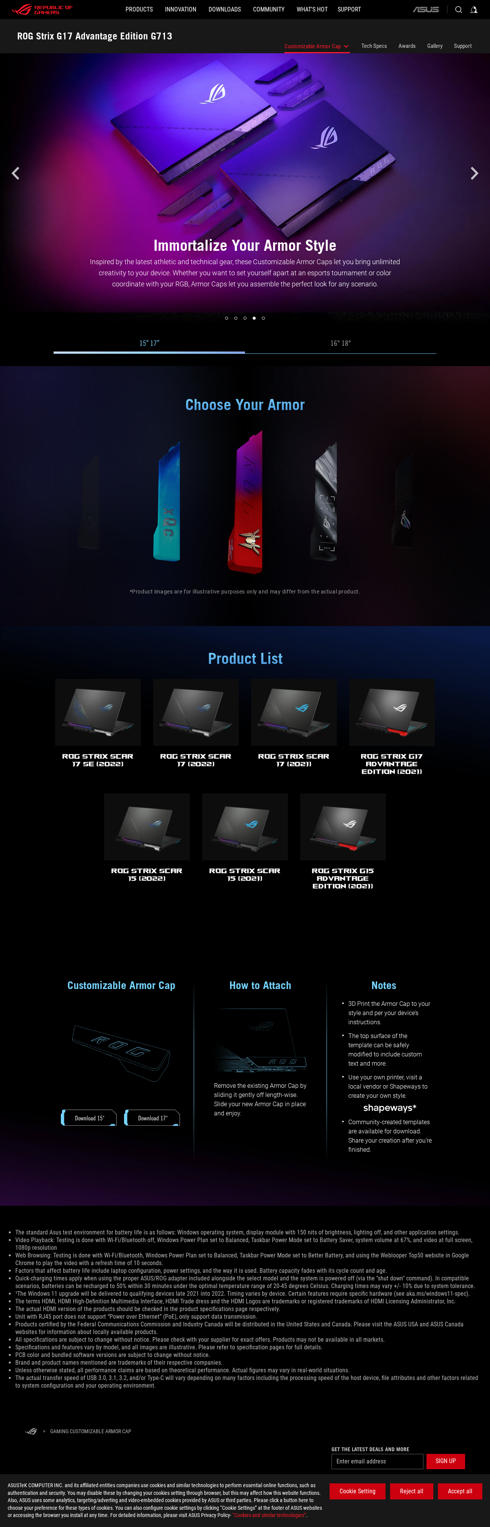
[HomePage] (31, 1432)
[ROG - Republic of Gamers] (42, 9)
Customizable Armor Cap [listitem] (312, 48)
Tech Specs (374, 46)
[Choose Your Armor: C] (323, 502)
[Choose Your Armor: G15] (402, 502)
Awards (407, 46)
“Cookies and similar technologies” (269, 1515)
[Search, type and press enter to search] (458, 10)
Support (463, 46)
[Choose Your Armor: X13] (88, 502)
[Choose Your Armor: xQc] (166, 502)
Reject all (411, 1491)
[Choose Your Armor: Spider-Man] (245, 502)
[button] (15, 173)
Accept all (460, 1491)
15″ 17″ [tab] (149, 343)
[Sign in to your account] (474, 9)
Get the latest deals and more (370, 1449)
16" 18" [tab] (340, 343)
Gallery (435, 46)
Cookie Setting (358, 1491)
